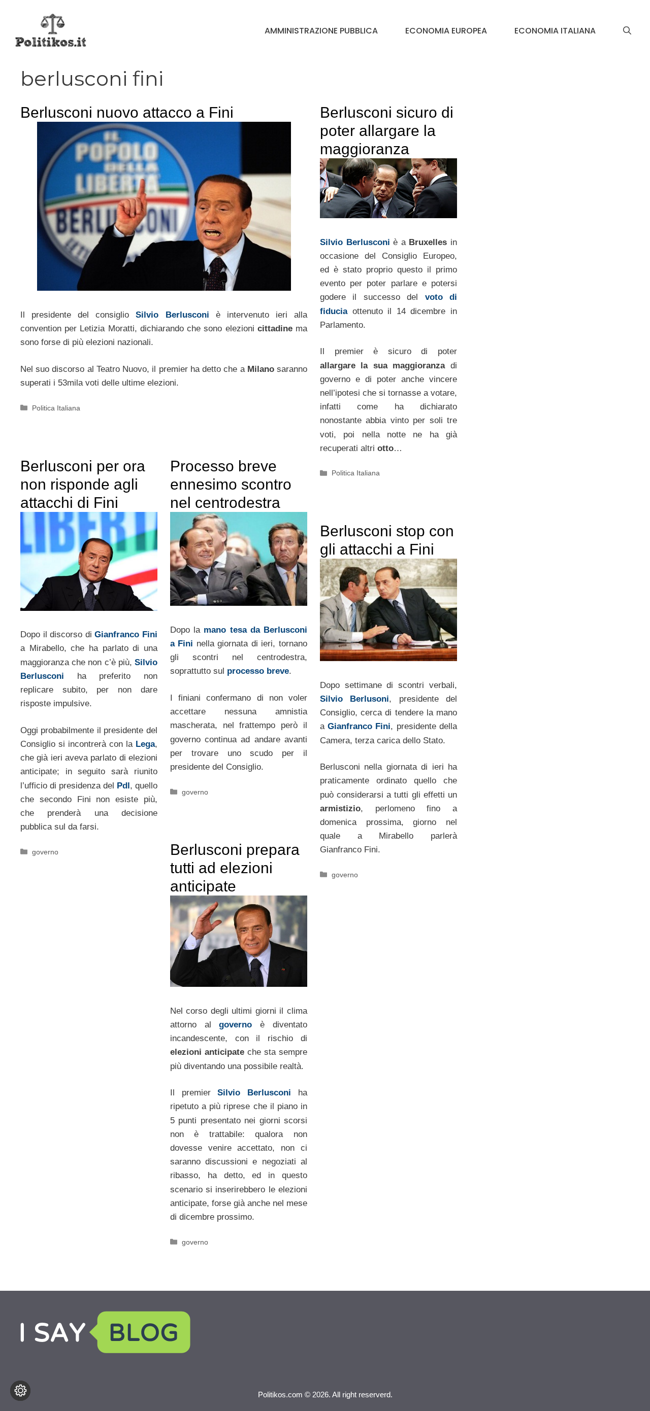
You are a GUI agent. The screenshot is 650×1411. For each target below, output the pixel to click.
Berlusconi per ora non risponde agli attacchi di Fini (82, 484)
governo (45, 852)
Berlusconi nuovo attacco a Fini (127, 112)
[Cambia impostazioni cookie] (20, 1391)
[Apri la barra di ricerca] (627, 31)
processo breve (258, 671)
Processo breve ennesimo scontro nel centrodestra (230, 484)
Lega (145, 744)
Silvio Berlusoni (354, 699)
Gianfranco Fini (125, 634)
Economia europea (446, 31)
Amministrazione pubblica (321, 31)
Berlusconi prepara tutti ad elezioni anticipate (235, 867)
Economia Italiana (555, 31)
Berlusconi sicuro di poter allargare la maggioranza (386, 130)
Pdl (123, 785)
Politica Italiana (56, 408)
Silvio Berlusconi (172, 315)
